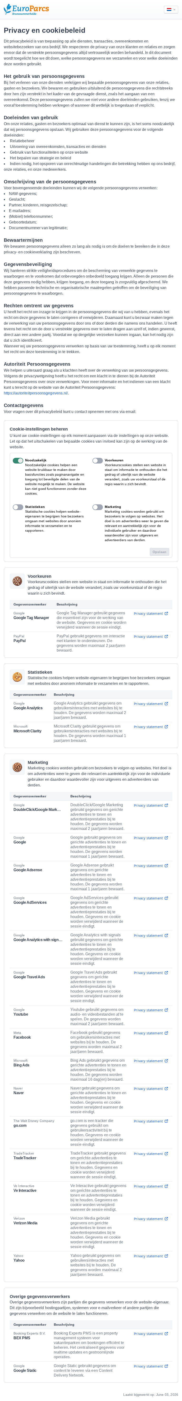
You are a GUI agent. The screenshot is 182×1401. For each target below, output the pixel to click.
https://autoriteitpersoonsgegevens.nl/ (36, 393)
